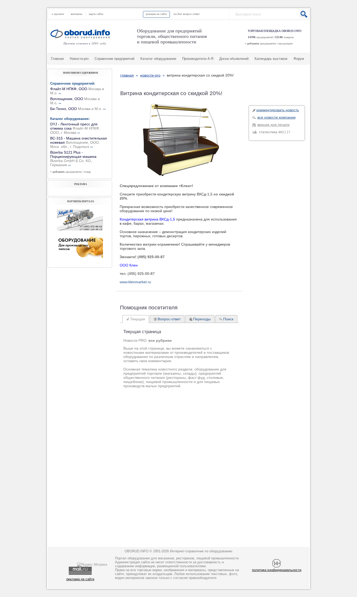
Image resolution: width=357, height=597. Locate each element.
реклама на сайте (156, 13)
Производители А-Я (197, 59)
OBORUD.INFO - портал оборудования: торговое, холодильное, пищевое (81, 33)
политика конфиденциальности (276, 570)
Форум (298, 59)
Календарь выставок (271, 59)
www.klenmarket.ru (135, 282)
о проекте (58, 13)
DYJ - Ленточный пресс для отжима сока (75, 128)
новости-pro (150, 75)
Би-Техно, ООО (78, 109)
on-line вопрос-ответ (187, 13)
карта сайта (96, 13)
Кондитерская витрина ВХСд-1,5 (147, 219)
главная (127, 75)
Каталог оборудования (158, 59)
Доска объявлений (234, 59)
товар (87, 171)
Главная (57, 59)
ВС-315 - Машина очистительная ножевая (78, 142)
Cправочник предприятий (114, 59)
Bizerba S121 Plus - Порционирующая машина (73, 158)
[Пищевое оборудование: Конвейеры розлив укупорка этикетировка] (80, 229)
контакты (76, 13)
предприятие (268, 43)
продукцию (285, 43)
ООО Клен (129, 265)
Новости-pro (79, 59)
